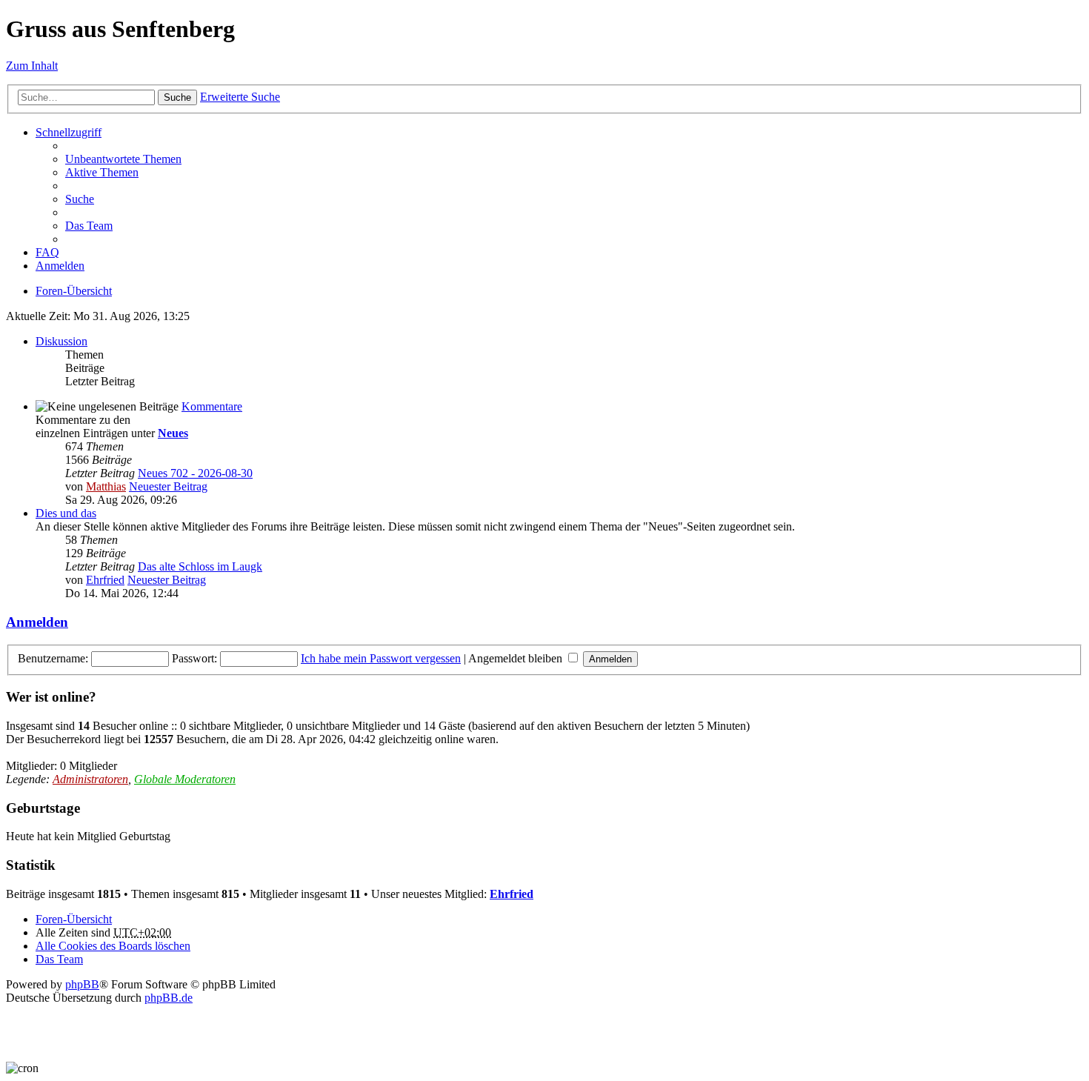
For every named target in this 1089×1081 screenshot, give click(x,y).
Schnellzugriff (68, 132)
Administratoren (90, 779)
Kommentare (212, 406)
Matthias (106, 486)
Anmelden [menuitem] (60, 265)
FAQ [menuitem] (47, 252)
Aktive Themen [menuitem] (102, 172)
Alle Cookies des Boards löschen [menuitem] (113, 945)
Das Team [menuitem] (89, 225)
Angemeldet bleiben (516, 658)
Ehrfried (105, 579)
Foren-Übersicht (74, 291)
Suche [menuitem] (79, 199)
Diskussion (61, 341)
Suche (177, 97)
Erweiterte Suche (240, 96)
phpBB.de (168, 997)
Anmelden (37, 622)
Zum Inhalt (32, 65)
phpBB (82, 984)
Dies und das (66, 513)
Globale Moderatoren (185, 779)
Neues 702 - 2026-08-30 (195, 473)
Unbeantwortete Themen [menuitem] (123, 159)
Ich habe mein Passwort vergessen (381, 658)
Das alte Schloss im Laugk (200, 566)
